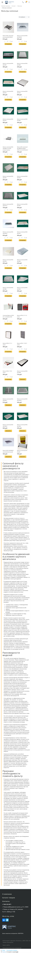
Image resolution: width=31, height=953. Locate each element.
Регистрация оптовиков (12, 950)
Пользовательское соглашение (12, 948)
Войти (3, 950)
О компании (7, 894)
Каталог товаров (8, 898)
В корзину (8, 44)
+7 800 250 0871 (6, 904)
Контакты (6, 901)
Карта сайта (6, 945)
